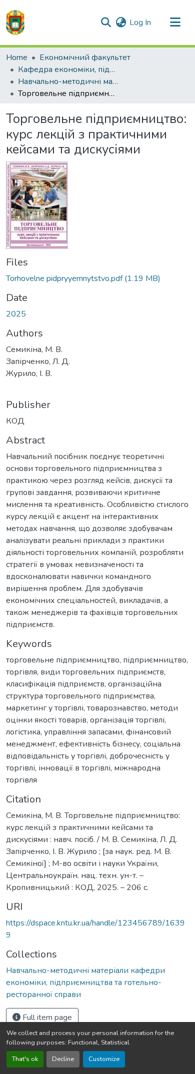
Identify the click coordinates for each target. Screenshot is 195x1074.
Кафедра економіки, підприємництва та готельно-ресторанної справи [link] (68, 69)
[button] (15, 22)
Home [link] (17, 57)
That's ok (25, 1059)
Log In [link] (140, 22)
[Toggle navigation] (175, 22)
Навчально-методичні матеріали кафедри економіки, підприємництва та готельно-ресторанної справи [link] (68, 81)
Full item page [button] (46, 1017)
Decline (63, 1059)
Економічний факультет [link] (85, 57)
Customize (104, 1059)
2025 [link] (16, 314)
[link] (97, 278)
